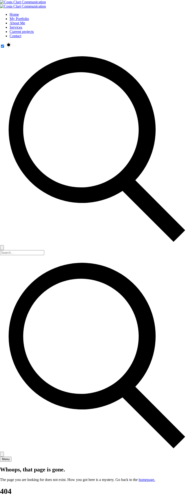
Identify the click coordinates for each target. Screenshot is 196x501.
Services (16, 27)
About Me (17, 23)
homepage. (147, 480)
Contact (15, 36)
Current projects (22, 32)
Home (14, 14)
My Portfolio (19, 19)
